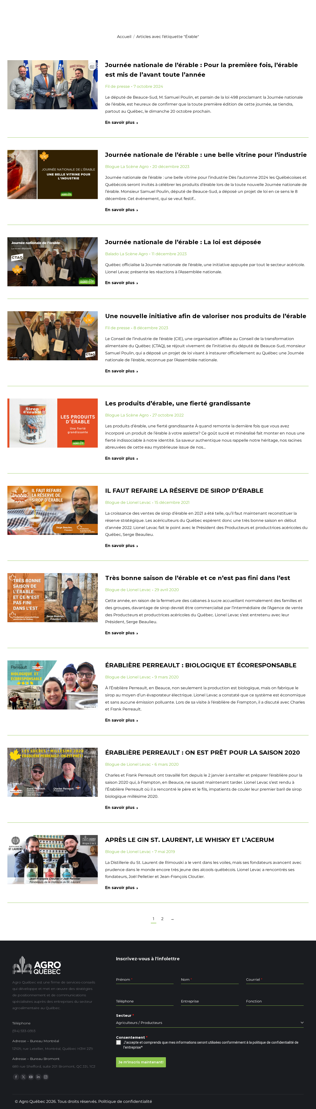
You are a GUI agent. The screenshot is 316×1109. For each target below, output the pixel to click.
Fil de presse (117, 86)
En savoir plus (120, 122)
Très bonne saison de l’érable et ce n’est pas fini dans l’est (197, 578)
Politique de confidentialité (125, 1101)
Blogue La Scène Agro (127, 166)
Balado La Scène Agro (126, 254)
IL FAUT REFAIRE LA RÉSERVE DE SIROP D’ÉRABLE (184, 490)
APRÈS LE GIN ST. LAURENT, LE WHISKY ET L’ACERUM (189, 839)
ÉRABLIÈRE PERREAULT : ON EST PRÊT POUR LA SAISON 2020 (202, 752)
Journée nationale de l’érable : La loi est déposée (183, 242)
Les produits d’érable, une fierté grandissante (178, 403)
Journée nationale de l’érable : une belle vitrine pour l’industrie (206, 154)
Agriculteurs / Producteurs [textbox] (139, 1022)
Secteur (125, 1015)
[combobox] (210, 1023)
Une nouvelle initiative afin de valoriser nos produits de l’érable (205, 316)
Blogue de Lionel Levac (128, 502)
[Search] (304, 22)
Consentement (131, 1037)
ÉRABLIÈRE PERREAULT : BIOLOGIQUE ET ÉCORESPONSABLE (200, 665)
